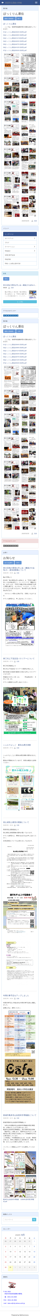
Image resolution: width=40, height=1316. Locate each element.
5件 (18, 18)
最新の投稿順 (9, 18)
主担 (35, 221)
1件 (6, 279)
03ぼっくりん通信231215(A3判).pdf (14, 38)
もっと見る (20, 302)
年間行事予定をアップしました (16, 995)
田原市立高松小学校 (13, 2)
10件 (19, 331)
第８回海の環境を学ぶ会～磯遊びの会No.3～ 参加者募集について (19, 568)
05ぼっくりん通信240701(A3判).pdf (14, 44)
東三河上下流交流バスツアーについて (19, 658)
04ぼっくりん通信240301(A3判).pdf (14, 41)
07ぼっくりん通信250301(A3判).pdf (14, 50)
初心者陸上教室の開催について (16, 822)
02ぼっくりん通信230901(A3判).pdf (14, 35)
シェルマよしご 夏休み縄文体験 (17, 744)
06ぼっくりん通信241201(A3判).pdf (14, 47)
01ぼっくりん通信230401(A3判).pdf (14, 32)
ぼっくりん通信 (9, 23)
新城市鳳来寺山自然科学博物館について (19, 1115)
